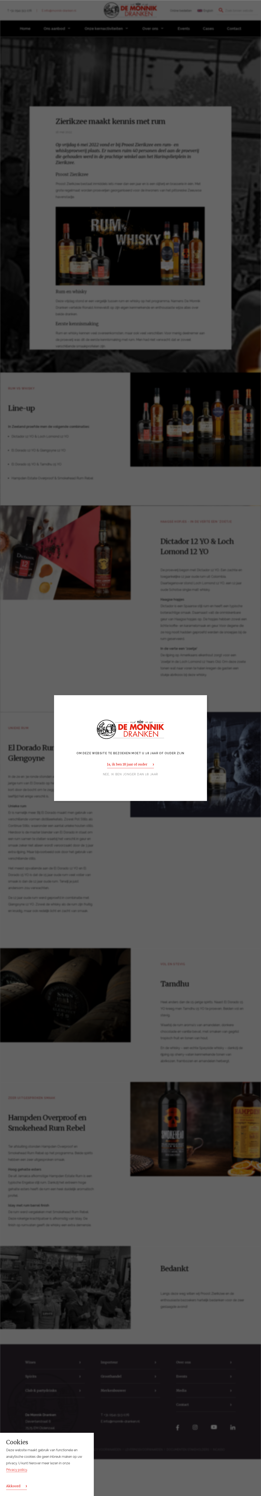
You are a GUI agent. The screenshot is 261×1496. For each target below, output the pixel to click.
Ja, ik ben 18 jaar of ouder (127, 764)
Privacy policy (16, 1470)
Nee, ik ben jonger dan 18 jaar (130, 774)
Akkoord (13, 1486)
